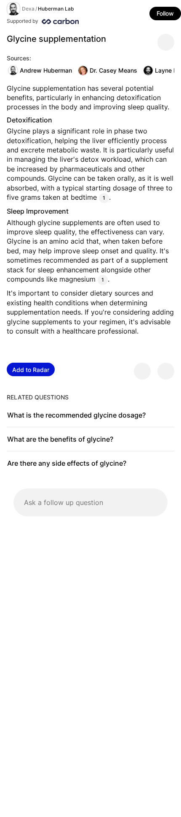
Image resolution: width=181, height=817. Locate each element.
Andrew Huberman (46, 70)
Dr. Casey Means (113, 70)
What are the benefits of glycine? (60, 439)
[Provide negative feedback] (165, 371)
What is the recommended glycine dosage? (76, 415)
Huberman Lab (56, 8)
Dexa (28, 8)
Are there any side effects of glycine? (66, 463)
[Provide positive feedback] (142, 371)
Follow (165, 13)
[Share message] (165, 42)
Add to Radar (30, 369)
